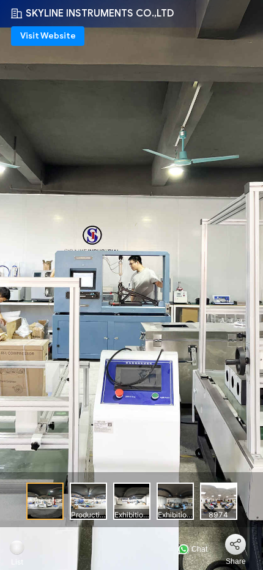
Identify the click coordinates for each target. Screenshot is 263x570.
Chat (198, 549)
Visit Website (48, 36)
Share (236, 561)
